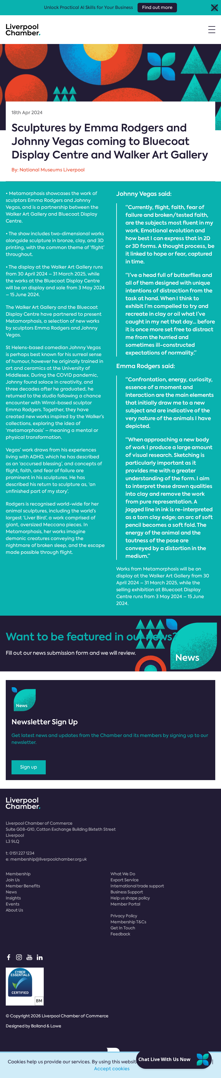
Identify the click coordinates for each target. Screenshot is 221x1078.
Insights (13, 898)
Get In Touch (122, 927)
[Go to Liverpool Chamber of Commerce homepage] (23, 29)
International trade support (137, 886)
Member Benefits (23, 886)
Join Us (13, 879)
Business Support (126, 892)
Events (12, 904)
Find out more (157, 7)
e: (46, 859)
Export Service (124, 879)
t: (20, 853)
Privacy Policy (123, 915)
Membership (18, 873)
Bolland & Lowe (46, 1026)
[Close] (214, 7)
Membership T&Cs (128, 921)
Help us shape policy (130, 898)
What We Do (122, 873)
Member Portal (125, 904)
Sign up (28, 767)
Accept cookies (111, 1069)
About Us (14, 910)
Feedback (120, 934)
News (11, 892)
